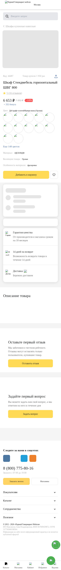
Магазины (44, 481)
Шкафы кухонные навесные (21, 26)
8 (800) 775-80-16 (18, 468)
